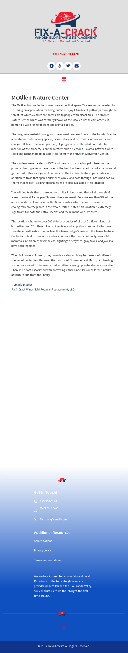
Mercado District (21, 284)
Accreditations (43, 541)
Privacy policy (42, 550)
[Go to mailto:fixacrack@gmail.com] (76, 66)
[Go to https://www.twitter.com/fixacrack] (68, 66)
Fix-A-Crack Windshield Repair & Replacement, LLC (42, 289)
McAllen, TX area (83, 149)
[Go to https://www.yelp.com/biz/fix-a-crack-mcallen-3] (60, 66)
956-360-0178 (48, 501)
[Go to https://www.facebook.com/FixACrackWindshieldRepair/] (51, 66)
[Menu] (64, 78)
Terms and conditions (47, 560)
